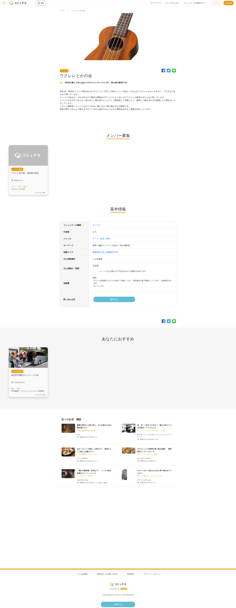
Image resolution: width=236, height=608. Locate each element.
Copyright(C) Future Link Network (118, 594)
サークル (96, 225)
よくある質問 (82, 574)
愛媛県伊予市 (112, 252)
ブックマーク (156, 3)
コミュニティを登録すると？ (195, 3)
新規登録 (228, 3)
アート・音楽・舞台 (101, 238)
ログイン (216, 3)
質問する (114, 299)
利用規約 (130, 574)
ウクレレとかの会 (78, 10)
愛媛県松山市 (98, 252)
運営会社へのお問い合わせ (107, 574)
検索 (42, 3)
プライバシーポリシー (152, 574)
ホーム (62, 10)
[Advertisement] (118, 532)
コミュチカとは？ (172, 3)
